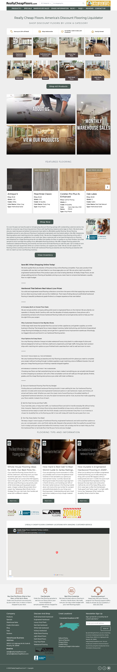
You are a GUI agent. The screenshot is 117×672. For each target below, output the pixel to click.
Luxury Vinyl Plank (40, 622)
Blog (72, 8)
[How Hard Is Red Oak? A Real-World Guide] (58, 451)
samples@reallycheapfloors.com (18, 654)
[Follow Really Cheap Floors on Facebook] (99, 668)
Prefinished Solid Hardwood (43, 617)
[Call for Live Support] (99, 3)
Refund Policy (63, 638)
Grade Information (60, 8)
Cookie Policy (63, 644)
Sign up (105, 628)
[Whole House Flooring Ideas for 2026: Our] (23, 451)
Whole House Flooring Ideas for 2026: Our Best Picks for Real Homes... (22, 469)
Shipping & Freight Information (69, 646)
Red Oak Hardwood (40, 625)
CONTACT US (100, 8)
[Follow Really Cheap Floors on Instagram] (104, 668)
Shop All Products (58, 86)
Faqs (80, 8)
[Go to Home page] (22, 3)
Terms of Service (64, 640)
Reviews (89, 8)
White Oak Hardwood (41, 628)
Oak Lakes (92, 194)
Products (16, 8)
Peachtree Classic (43, 194)
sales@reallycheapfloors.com (16, 652)
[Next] (107, 187)
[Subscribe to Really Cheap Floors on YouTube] (109, 668)
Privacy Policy (63, 642)
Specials (28, 8)
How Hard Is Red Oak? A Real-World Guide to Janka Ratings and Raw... (58, 469)
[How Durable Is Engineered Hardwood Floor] (93, 451)
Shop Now (45, 222)
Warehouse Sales (41, 8)
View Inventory (45, 255)
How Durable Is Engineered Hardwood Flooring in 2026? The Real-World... (92, 469)
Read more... (13, 501)
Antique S (13, 194)
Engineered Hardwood (41, 619)
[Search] (83, 3)
